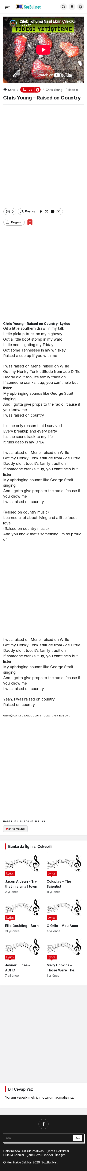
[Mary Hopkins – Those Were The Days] (64, 956)
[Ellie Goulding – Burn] (22, 915)
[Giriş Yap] (72, 6)
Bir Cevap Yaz (20, 1089)
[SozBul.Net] (28, 6)
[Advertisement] (43, 156)
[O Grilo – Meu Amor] (64, 915)
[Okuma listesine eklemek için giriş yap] (29, 222)
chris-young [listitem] (15, 828)
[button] (37, 90)
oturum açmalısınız (57, 1097)
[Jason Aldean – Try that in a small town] (22, 873)
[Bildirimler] (80, 6)
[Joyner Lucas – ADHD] (22, 956)
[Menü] (7, 7)
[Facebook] (43, 1124)
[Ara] (63, 6)
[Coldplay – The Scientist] (64, 873)
